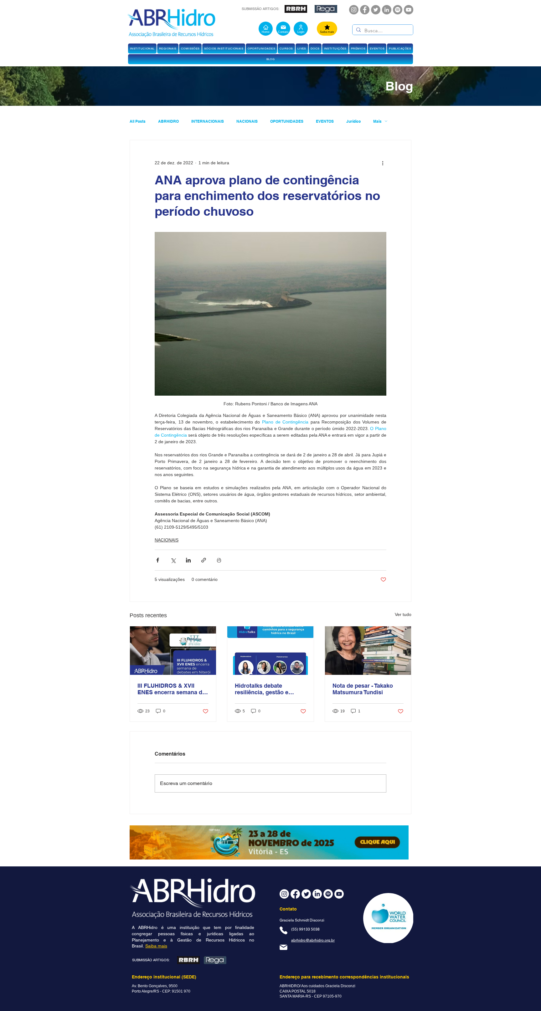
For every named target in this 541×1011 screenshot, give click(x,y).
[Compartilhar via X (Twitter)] (173, 560)
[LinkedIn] (386, 9)
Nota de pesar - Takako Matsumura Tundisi (362, 688)
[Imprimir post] (219, 560)
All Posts (138, 121)
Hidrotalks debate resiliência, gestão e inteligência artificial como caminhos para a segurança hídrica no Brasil (270, 688)
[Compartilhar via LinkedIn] (188, 560)
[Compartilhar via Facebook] (158, 560)
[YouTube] (408, 9)
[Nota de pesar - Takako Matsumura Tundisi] (368, 650)
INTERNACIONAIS (207, 121)
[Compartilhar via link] (204, 560)
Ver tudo (403, 614)
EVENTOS (325, 121)
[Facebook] (364, 9)
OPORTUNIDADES (286, 121)
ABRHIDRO (168, 121)
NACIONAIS (247, 121)
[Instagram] (353, 9)
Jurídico (353, 121)
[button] (142, 49)
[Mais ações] (382, 163)
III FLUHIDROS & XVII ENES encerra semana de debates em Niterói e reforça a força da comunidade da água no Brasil (171, 688)
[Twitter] (375, 9)
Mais (377, 121)
